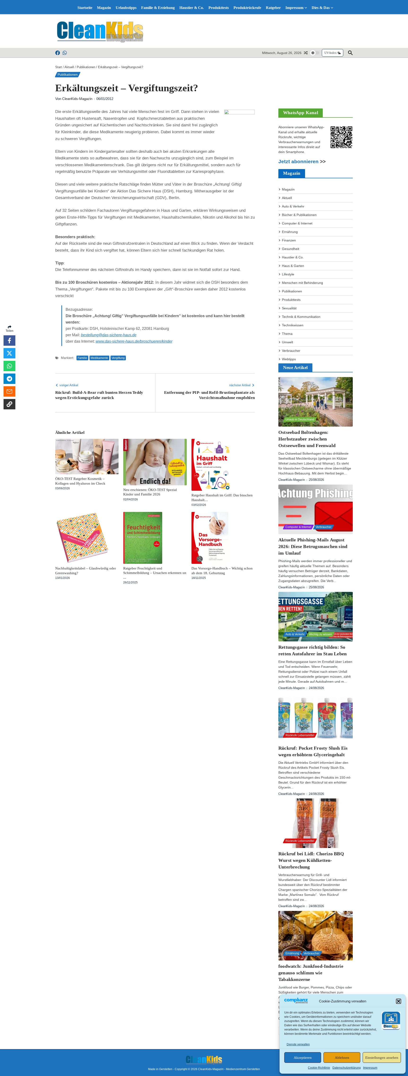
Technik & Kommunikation (301, 317)
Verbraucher (291, 351)
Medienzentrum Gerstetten (243, 1069)
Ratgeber (273, 8)
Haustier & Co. (191, 8)
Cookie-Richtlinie (319, 1067)
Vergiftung (118, 358)
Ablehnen (342, 1057)
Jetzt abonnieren (298, 161)
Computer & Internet (297, 223)
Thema (287, 334)
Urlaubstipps (126, 8)
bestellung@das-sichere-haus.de (108, 335)
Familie (82, 358)
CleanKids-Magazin (77, 99)
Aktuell (69, 67)
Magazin (104, 8)
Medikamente (99, 358)
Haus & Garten (293, 266)
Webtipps (289, 359)
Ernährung (290, 232)
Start (58, 67)
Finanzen (289, 240)
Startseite (84, 8)
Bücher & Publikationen (299, 215)
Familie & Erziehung (158, 8)
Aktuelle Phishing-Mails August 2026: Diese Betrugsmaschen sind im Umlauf (312, 546)
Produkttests (218, 8)
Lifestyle (288, 274)
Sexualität (289, 308)
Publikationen (86, 67)
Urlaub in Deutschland (299, 419)
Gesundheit (290, 249)
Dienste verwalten (298, 1044)
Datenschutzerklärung (346, 1067)
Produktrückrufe (247, 8)
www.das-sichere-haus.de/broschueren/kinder (134, 341)
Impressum (370, 1067)
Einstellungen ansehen (381, 1057)
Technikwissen (292, 325)
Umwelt (287, 342)
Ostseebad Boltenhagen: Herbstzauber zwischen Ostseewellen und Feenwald (307, 439)
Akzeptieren (303, 1057)
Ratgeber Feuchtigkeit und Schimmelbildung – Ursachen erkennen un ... (154, 572)
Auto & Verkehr (293, 206)
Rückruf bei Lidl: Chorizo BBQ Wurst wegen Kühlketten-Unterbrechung (311, 860)
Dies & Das (321, 8)
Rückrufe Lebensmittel (299, 735)
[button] (398, 1001)
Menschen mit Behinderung (302, 283)
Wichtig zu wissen (320, 634)
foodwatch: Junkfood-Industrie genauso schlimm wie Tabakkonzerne (310, 973)
